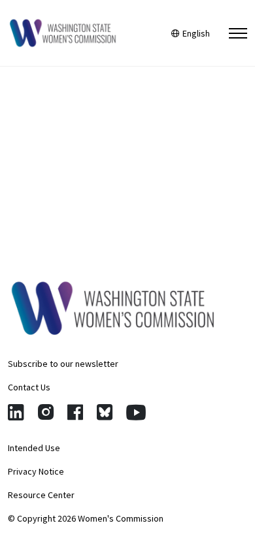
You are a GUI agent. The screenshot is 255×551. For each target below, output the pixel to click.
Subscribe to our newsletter (63, 364)
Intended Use (34, 448)
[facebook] (75, 412)
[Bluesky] (104, 412)
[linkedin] (16, 412)
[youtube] (136, 412)
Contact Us (29, 387)
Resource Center (41, 495)
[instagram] (46, 412)
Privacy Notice (36, 471)
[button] (238, 33)
